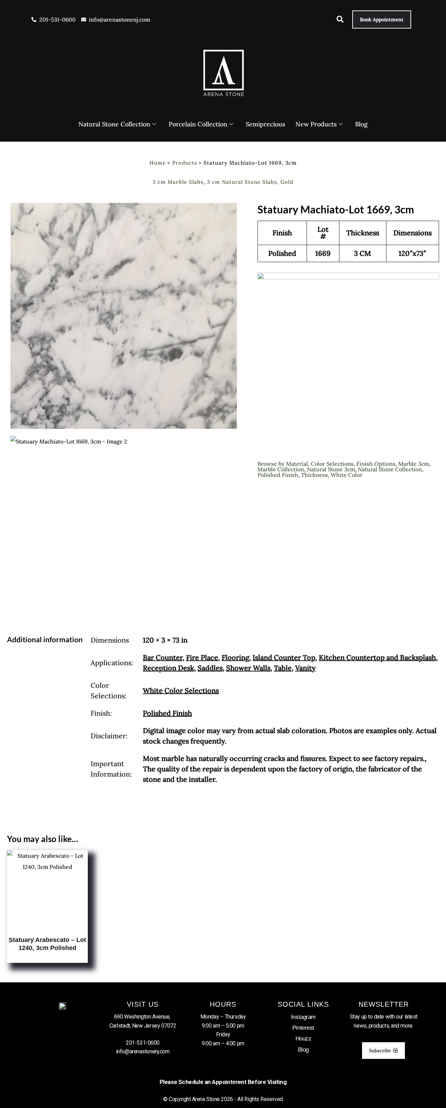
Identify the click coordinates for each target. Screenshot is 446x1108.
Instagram (303, 1017)
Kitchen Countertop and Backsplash (377, 657)
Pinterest (303, 1027)
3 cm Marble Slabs (178, 182)
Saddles (210, 667)
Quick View (47, 925)
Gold (286, 182)
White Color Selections (181, 690)
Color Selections (332, 463)
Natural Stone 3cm (331, 469)
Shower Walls (248, 667)
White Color (346, 474)
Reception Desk (168, 667)
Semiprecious (265, 124)
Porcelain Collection (198, 124)
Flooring (235, 657)
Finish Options (375, 463)
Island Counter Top (284, 657)
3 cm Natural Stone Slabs (242, 182)
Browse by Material (282, 463)
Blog (361, 124)
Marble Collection (280, 469)
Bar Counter (163, 657)
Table (283, 667)
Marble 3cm (413, 463)
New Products (316, 124)
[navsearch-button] (337, 20)
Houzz (303, 1038)
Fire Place (202, 657)
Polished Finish (277, 474)
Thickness (314, 474)
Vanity (305, 667)
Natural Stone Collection (114, 124)
